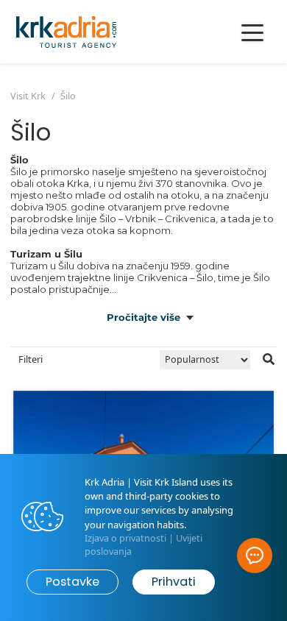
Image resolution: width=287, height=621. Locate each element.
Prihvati (174, 581)
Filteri (30, 359)
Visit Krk (28, 96)
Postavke (72, 581)
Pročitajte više (143, 317)
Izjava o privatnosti (125, 538)
